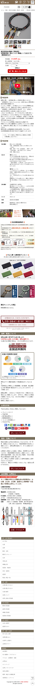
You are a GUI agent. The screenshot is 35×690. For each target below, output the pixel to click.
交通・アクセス (17, 530)
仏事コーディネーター (8, 667)
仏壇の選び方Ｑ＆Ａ (8, 588)
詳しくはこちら (17, 433)
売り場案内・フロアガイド (9, 654)
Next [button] (29, 25)
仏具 (4, 557)
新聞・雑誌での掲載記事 (9, 674)
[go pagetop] (32, 683)
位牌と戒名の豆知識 (8, 598)
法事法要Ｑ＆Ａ (6, 637)
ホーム (2, 10)
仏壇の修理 (5, 591)
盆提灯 (4, 574)
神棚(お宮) (5, 564)
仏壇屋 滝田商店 (24, 681)
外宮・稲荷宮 (6, 571)
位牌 (4, 547)
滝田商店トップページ (8, 677)
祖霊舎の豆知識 (6, 615)
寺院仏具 (5, 561)
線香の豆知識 (6, 609)
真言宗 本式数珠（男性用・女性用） (17, 10)
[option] (17, 25)
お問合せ (5, 661)
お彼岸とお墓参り (7, 640)
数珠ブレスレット (7, 554)
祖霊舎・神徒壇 (6, 567)
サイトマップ (6, 664)
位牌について (6, 595)
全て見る (5, 541)
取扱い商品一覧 (6, 577)
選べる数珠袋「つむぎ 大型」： (13, 61)
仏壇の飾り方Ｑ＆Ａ (8, 585)
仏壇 (4, 544)
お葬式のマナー (6, 643)
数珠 (6, 10)
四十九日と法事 (6, 633)
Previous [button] (5, 25)
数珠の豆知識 (6, 605)
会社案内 (5, 651)
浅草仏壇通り (6, 671)
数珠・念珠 (5, 551)
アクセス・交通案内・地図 (9, 657)
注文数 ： (8, 65)
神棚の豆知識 (6, 612)
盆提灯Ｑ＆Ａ (6, 626)
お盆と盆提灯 (6, 623)
